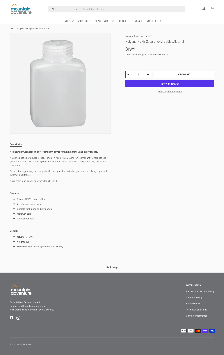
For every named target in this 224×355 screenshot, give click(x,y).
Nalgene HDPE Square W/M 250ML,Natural (33, 29)
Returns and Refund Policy (200, 291)
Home (12, 29)
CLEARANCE (137, 21)
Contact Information (197, 315)
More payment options (170, 91)
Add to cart (184, 74)
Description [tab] (16, 144)
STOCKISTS (123, 21)
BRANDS (66, 21)
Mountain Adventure (23, 344)
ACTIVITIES (82, 21)
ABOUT (107, 21)
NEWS (98, 21)
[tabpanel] (60, 199)
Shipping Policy (194, 297)
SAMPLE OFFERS (153, 21)
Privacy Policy (193, 303)
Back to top (112, 267)
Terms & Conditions (196, 309)
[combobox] (116, 9)
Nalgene (129, 36)
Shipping (142, 54)
